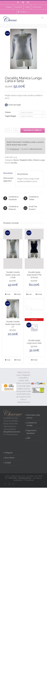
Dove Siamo (9, 458)
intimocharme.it (36, 149)
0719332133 (14, 149)
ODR (28, 438)
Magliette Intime (26, 160)
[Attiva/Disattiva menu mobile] (42, 18)
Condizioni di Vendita (31, 424)
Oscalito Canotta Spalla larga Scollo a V (12, 324)
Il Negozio (9, 453)
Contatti (8, 463)
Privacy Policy (13, 478)
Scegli (8, 294)
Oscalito (14, 163)
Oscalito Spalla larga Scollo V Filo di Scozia (34, 274)
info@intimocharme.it (11, 432)
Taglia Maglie (10, 116)
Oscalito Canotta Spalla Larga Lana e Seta (13, 274)
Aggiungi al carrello (33, 130)
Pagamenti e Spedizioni (31, 431)
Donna (16, 160)
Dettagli (18, 294)
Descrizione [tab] (8, 173)
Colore (8, 112)
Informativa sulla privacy (33, 416)
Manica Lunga (39, 160)
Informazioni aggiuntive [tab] (8, 179)
